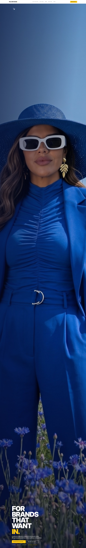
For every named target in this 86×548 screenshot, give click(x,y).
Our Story (50, 1)
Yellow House (13, 1)
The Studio (42, 1)
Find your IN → (73, 1)
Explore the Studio (32, 541)
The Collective (35, 1)
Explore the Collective (18, 541)
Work (46, 1)
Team (54, 1)
